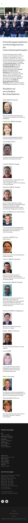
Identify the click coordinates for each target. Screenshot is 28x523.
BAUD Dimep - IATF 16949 (7, 484)
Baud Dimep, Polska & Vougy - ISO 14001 (10, 475)
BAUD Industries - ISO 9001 (7, 476)
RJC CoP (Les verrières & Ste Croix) (9, 485)
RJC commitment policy (6, 491)
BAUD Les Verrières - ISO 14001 (8, 478)
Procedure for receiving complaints (9, 493)
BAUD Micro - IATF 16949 (7, 479)
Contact (14, 516)
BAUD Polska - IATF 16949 (7, 481)
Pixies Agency (24, 518)
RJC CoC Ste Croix (5, 487)
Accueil (14, 510)
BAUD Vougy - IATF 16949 (7, 482)
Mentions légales (14, 513)
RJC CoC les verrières (6, 488)
